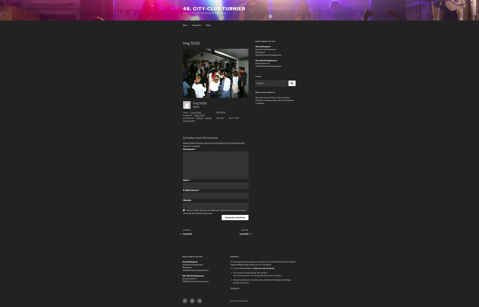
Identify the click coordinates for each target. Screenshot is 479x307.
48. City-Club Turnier (214, 8)
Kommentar (189, 149)
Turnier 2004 (195, 112)
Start (185, 25)
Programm (196, 25)
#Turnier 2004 (189, 121)
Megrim (196, 106)
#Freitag (208, 118)
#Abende (199, 118)
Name (186, 180)
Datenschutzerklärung (239, 301)
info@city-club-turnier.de (263, 268)
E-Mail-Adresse (191, 190)
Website (187, 200)
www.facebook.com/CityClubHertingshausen (255, 275)
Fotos (208, 25)
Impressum (235, 288)
